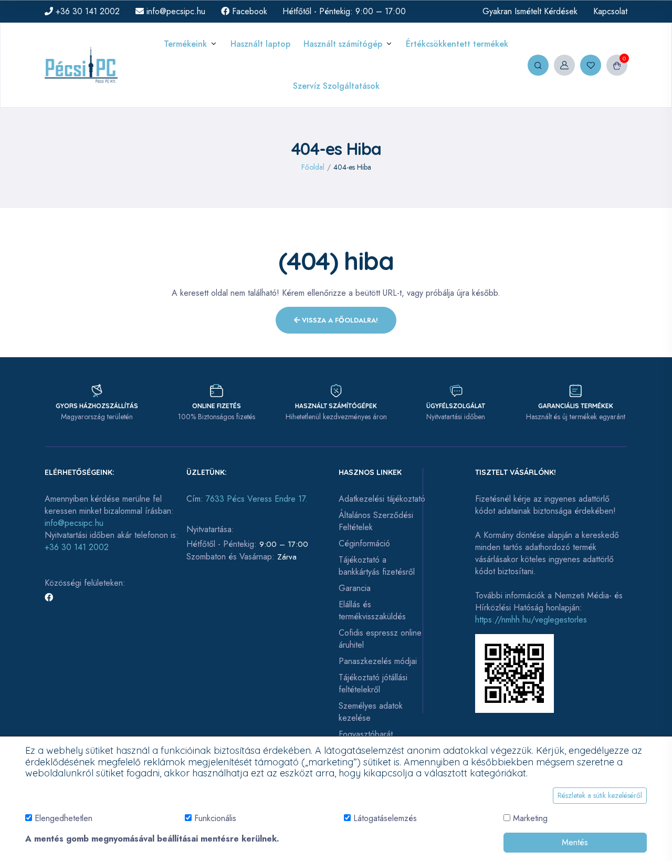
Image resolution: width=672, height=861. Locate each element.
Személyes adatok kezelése (371, 712)
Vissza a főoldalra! (339, 320)
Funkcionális (215, 818)
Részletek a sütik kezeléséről (600, 795)
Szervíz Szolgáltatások (336, 86)
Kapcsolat (610, 11)
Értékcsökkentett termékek (457, 44)
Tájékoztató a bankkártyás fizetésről (377, 566)
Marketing (530, 818)
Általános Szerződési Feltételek (376, 521)
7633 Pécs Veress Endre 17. (257, 499)
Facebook (248, 11)
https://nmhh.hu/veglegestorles (531, 620)
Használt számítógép (342, 44)
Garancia (355, 588)
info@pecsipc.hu (174, 11)
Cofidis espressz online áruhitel (380, 639)
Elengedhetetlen (63, 818)
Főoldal (312, 167)
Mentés (575, 842)
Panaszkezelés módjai (378, 661)
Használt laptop (260, 44)
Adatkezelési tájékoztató (382, 499)
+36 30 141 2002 (86, 11)
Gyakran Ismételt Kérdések (530, 11)
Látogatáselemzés (385, 818)
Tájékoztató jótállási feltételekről (373, 683)
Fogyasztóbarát (366, 734)
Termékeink (185, 44)
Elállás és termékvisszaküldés (372, 610)
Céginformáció (364, 543)
